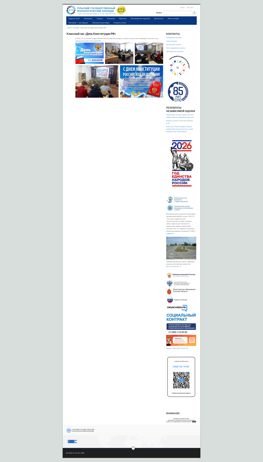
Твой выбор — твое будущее (78, 23)
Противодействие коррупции (140, 18)
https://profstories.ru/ (174, 266)
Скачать (194, 421)
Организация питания (173, 44)
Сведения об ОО (74, 18)
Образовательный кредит (100, 23)
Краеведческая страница (174, 51)
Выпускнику (111, 18)
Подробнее (170, 233)
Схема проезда (171, 41)
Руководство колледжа (174, 37)
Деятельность (158, 18)
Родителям (122, 18)
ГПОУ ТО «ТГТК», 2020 (76, 453)
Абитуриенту (88, 18)
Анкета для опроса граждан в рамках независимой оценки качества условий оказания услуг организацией (179, 129)
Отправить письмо (120, 23)
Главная (182, 7)
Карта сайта (190, 7)
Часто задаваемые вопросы (176, 48)
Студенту (100, 18)
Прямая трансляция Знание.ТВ (177, 348)
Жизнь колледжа (173, 18)
